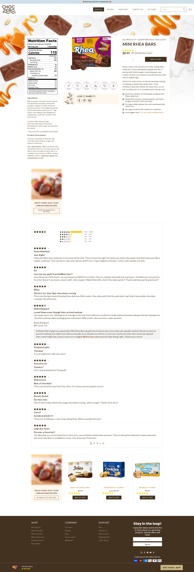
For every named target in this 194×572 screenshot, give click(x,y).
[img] (40, 248)
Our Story (123, 9)
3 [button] (97, 443)
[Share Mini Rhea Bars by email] (90, 100)
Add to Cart (113, 497)
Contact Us (137, 9)
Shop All (99, 9)
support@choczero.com (87, 336)
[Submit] (184, 9)
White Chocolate (37, 537)
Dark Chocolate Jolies (80, 487)
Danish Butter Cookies (114, 487)
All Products (36, 527)
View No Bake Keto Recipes (46, 211)
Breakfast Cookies (147, 487)
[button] (128, 50)
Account (152, 9)
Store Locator (70, 537)
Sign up (147, 544)
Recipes (110, 9)
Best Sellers (35, 544)
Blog (66, 534)
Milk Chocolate (37, 534)
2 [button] (94, 443)
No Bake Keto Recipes (46, 498)
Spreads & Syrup (37, 540)
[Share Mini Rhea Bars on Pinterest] (84, 100)
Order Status (104, 540)
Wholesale (69, 540)
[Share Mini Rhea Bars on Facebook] (79, 100)
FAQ (100, 527)
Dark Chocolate (37, 531)
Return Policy (104, 534)
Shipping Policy (104, 537)
